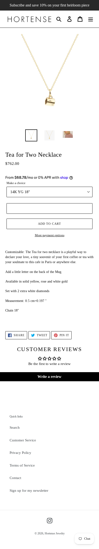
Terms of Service (22, 465)
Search (15, 427)
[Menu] (90, 19)
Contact (15, 478)
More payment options (49, 235)
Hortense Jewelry (55, 533)
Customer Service (23, 440)
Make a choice (15, 183)
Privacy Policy (20, 453)
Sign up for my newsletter (29, 490)
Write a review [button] (49, 377)
